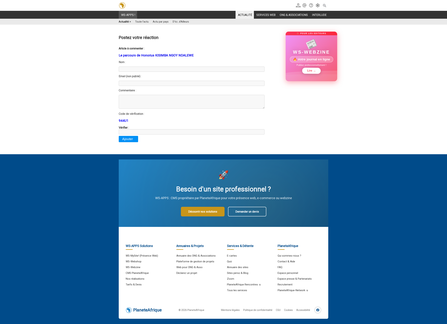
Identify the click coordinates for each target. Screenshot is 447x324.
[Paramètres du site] (319, 5)
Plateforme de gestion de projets (195, 261)
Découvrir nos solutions (202, 211)
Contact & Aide (286, 261)
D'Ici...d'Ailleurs (181, 21)
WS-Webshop (133, 261)
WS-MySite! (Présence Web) (142, 255)
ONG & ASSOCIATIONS (294, 15)
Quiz (229, 261)
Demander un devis (247, 211)
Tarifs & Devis (134, 284)
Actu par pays (160, 21)
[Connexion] (299, 5)
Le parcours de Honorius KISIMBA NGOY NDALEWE (156, 55)
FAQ (280, 267)
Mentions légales (230, 310)
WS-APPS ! (128, 15)
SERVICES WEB (266, 15)
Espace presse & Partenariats (295, 278)
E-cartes (232, 255)
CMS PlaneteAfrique (137, 273)
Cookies (288, 310)
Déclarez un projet (186, 273)
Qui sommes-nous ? (289, 255)
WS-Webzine (133, 267)
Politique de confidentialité (257, 310)
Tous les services (237, 290)
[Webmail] (305, 5)
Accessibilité (303, 310)
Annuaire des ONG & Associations (196, 255)
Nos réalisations (135, 278)
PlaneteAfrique (147, 310)
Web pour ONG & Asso (189, 267)
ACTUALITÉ (245, 15)
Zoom (230, 278)
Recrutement (285, 284)
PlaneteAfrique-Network (291, 290)
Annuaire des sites (237, 267)
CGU (278, 310)
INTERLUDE (319, 15)
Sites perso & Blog (237, 273)
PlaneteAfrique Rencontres (242, 284)
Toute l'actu (142, 21)
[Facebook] (317, 310)
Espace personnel (288, 273)
